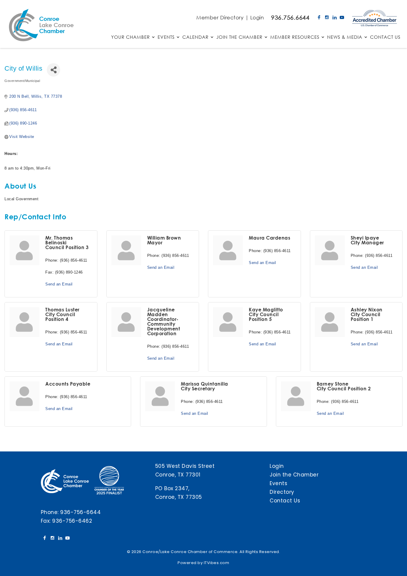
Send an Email (59, 284)
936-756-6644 (80, 512)
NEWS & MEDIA (344, 37)
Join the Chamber (294, 474)
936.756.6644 (290, 17)
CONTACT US (385, 37)
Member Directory (219, 17)
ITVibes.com (216, 563)
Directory (282, 492)
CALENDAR (195, 37)
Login (257, 17)
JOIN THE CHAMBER (239, 37)
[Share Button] (53, 70)
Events (278, 483)
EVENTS (166, 37)
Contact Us (285, 500)
